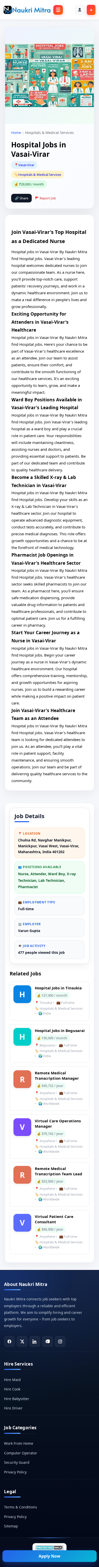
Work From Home (18, 1443)
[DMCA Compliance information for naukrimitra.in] (49, 1547)
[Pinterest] (47, 1341)
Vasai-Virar (26, 165)
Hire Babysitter (16, 1398)
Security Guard (16, 1462)
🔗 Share (21, 198)
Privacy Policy (15, 1472)
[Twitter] (22, 1341)
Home (16, 132)
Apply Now (49, 1556)
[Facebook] (9, 1341)
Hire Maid (12, 1379)
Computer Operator (20, 1453)
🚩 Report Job (45, 198)
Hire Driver (13, 1408)
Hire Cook (12, 1389)
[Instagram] (60, 1341)
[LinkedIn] (34, 1341)
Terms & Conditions (20, 1507)
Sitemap (11, 1526)
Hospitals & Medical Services (39, 174)
